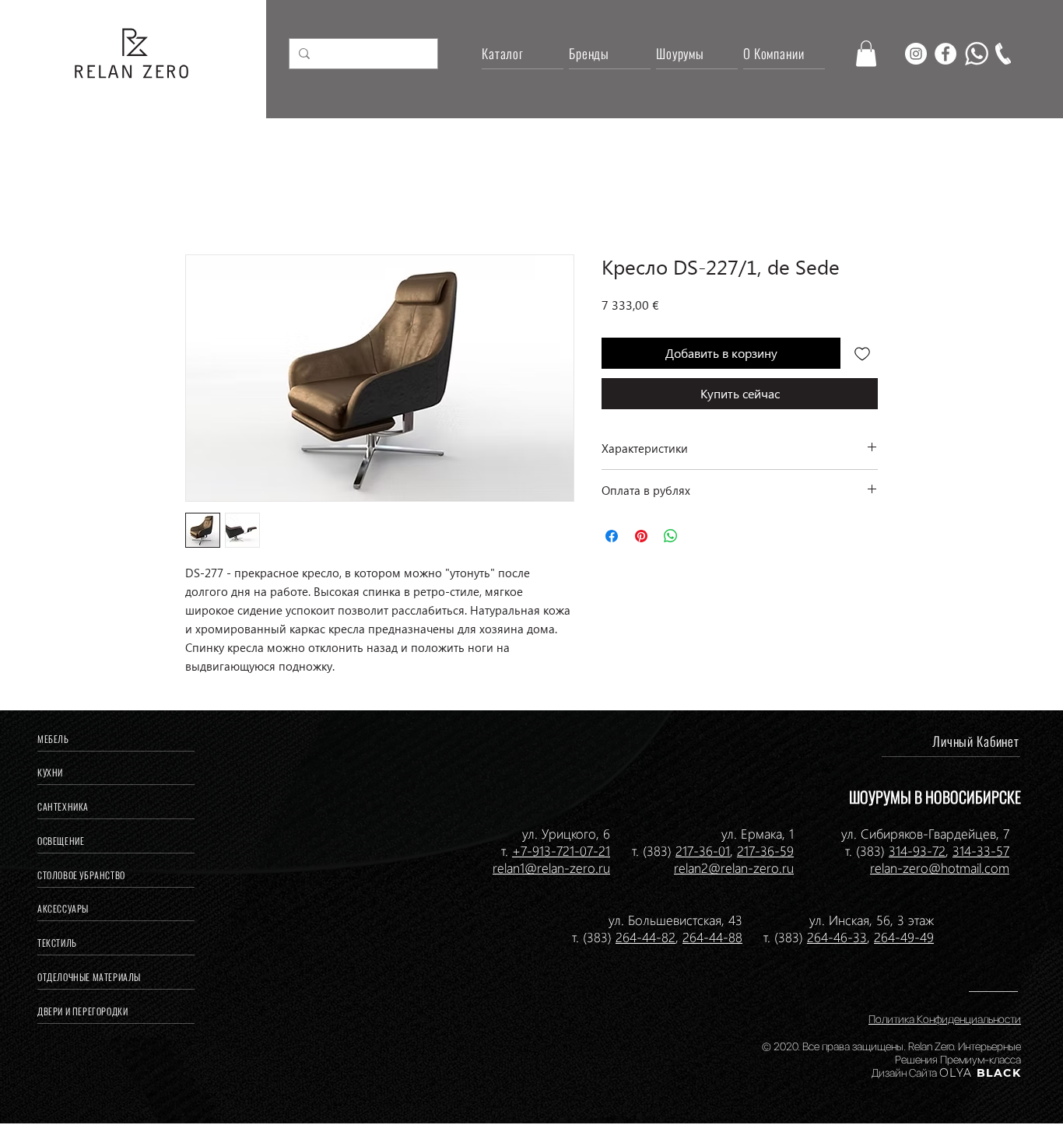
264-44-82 (645, 936)
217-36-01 (702, 850)
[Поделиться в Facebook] (611, 536)
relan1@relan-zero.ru (551, 867)
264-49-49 (904, 936)
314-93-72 (917, 850)
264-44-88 (712, 936)
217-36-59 (765, 850)
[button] (866, 53)
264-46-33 (837, 936)
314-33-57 (980, 850)
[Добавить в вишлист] (862, 353)
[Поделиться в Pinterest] (641, 536)
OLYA (956, 1073)
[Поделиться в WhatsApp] (670, 536)
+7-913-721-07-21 (561, 850)
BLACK (997, 1073)
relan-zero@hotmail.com (939, 867)
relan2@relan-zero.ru (734, 867)
